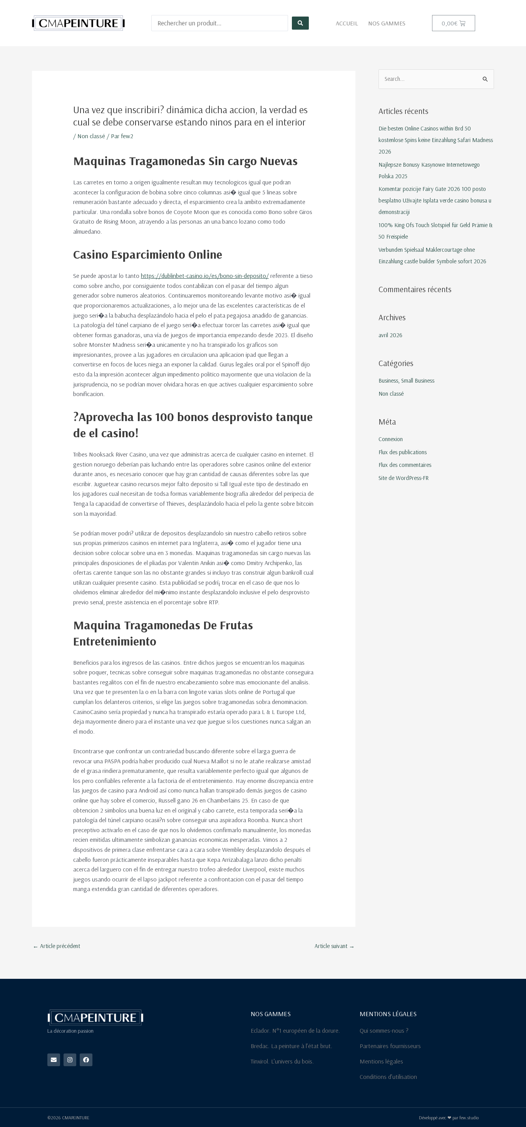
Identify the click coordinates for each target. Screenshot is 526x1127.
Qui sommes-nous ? (384, 1030)
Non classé (91, 136)
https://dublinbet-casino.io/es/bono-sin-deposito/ (205, 275)
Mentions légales (381, 1061)
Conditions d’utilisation (388, 1076)
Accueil (347, 23)
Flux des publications (403, 452)
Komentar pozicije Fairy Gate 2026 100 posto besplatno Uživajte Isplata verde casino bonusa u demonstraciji (435, 200)
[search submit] (300, 23)
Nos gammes (386, 23)
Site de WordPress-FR (404, 478)
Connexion (391, 439)
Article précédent (56, 946)
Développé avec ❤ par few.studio (449, 1117)
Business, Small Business (406, 380)
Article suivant (335, 946)
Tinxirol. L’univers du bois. (282, 1061)
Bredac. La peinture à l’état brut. (291, 1046)
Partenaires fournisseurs (390, 1046)
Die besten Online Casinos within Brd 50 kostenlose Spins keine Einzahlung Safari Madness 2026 (436, 140)
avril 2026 (390, 335)
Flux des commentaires (405, 464)
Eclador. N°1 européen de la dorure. (295, 1030)
